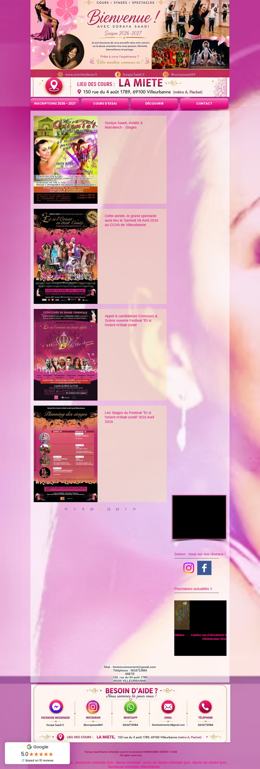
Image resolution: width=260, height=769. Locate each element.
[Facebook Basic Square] (204, 568)
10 (91, 509)
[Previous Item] (181, 615)
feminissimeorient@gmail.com (134, 667)
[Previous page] (74, 509)
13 (117, 509)
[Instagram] (189, 568)
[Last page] (134, 509)
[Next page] (125, 509)
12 (108, 509)
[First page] (66, 509)
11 (100, 509)
